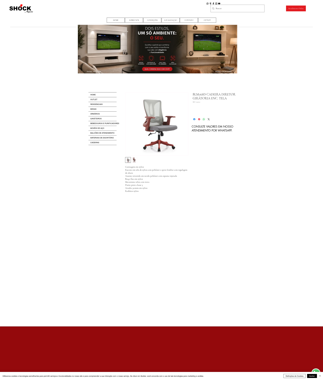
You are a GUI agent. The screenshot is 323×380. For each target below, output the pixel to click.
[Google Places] (210, 4)
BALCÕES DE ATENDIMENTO (102, 133)
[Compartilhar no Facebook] (194, 119)
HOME (93, 95)
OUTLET (93, 99)
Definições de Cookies (294, 376)
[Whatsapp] (208, 4)
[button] (152, 20)
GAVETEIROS (96, 119)
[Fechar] (319, 376)
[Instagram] (216, 4)
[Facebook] (213, 4)
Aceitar (312, 376)
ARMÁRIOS (95, 114)
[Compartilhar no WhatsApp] (203, 119)
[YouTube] (219, 4)
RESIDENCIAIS (96, 104)
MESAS (93, 109)
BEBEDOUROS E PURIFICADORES (103, 123)
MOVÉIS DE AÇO (97, 128)
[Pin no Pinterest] (199, 119)
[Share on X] (208, 119)
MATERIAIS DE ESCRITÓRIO (102, 138)
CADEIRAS (94, 143)
